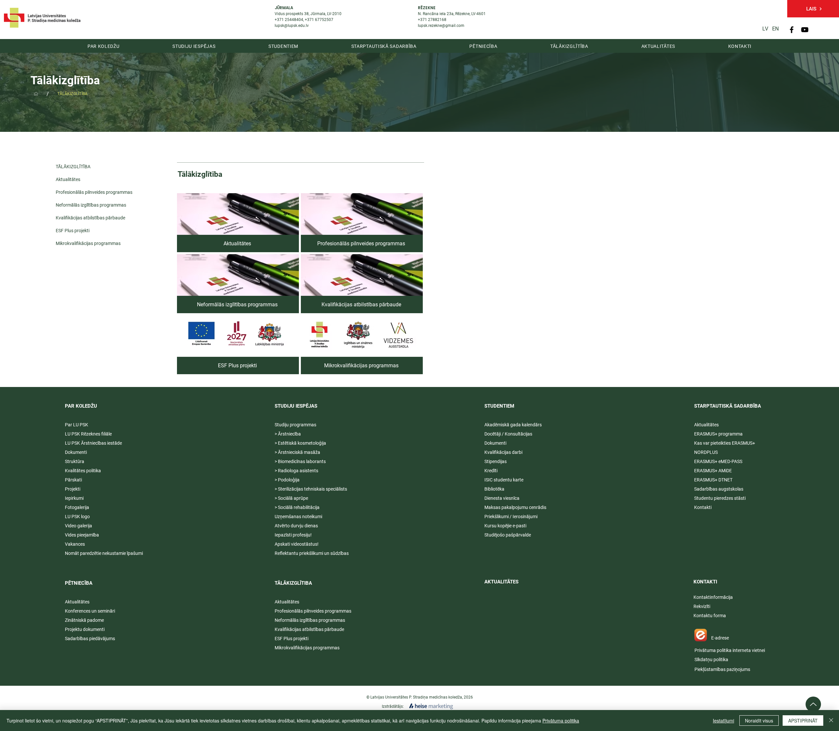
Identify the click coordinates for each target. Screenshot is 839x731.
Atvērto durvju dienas (296, 525)
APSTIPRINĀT (803, 720)
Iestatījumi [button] (723, 720)
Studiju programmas (295, 424)
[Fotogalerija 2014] (36, 94)
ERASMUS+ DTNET (713, 479)
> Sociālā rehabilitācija (297, 507)
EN (775, 29)
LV (765, 29)
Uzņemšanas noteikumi (298, 516)
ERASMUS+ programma (718, 434)
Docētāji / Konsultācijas (508, 434)
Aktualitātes (68, 179)
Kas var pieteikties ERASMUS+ (725, 443)
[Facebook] (791, 29)
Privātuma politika (560, 720)
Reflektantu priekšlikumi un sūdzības (312, 553)
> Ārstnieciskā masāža (297, 452)
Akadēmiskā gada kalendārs (513, 424)
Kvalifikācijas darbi (503, 452)
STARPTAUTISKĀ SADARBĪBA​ (727, 406)
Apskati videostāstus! (297, 544)
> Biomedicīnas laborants (300, 461)
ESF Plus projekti (72, 230)
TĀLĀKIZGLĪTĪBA (73, 166)
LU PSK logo (77, 516)
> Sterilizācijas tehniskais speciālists (311, 489)
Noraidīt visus (759, 720)
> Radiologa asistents (296, 470)
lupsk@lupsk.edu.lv (292, 25)
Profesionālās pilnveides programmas (87, 192)
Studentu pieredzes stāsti (720, 498)
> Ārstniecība (288, 434)
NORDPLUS (706, 452)
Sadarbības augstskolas (718, 489)
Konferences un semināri (90, 611)
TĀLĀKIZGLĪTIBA (293, 583)
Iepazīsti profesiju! (293, 535)
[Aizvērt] (831, 720)
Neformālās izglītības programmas (87, 205)
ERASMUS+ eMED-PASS (718, 461)
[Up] (813, 704)
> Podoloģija (287, 479)
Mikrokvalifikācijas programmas (87, 243)
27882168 (437, 19)
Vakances (75, 544)
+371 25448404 (289, 19)
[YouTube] (804, 29)
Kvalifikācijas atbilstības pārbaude (87, 217)
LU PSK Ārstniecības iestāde (93, 443)
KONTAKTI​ (705, 582)
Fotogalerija (77, 507)
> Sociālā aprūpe (291, 498)
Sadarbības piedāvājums (90, 638)
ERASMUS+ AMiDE (713, 470)
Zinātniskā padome (84, 620)
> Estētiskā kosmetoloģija (300, 443)
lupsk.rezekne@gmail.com (441, 25)
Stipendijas (495, 461)
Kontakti (703, 507)
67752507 (324, 19)
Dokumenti (495, 443)
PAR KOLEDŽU (81, 406)
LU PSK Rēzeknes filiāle (88, 434)
